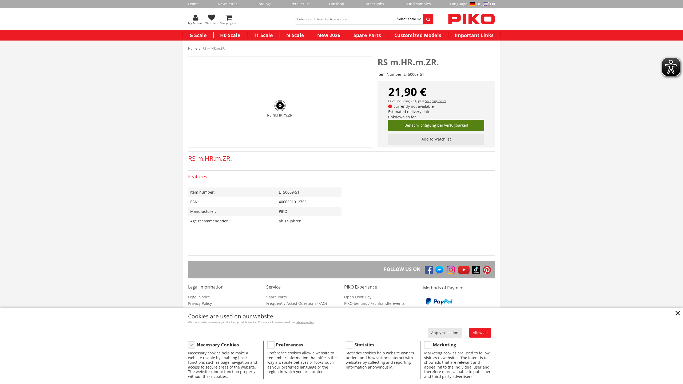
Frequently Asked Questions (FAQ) (296, 303)
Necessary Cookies (218, 345)
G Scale (198, 35)
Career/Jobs (373, 3)
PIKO (283, 211)
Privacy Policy (200, 303)
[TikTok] (476, 270)
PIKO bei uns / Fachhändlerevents (374, 303)
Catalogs (264, 3)
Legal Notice (199, 296)
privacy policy (305, 322)
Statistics (364, 345)
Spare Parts (367, 35)
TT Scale (263, 35)
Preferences (289, 345)
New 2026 (328, 35)
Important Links (474, 35)
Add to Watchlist (436, 139)
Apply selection (444, 332)
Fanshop (336, 3)
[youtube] (464, 270)
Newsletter (227, 3)
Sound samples (417, 3)
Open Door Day (357, 296)
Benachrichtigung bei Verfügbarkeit (436, 125)
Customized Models (417, 35)
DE (478, 3)
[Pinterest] (487, 270)
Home (193, 3)
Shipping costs (435, 101)
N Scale (295, 35)
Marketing (444, 345)
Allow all (480, 332)
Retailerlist (300, 3)
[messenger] (439, 270)
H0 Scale (230, 35)
